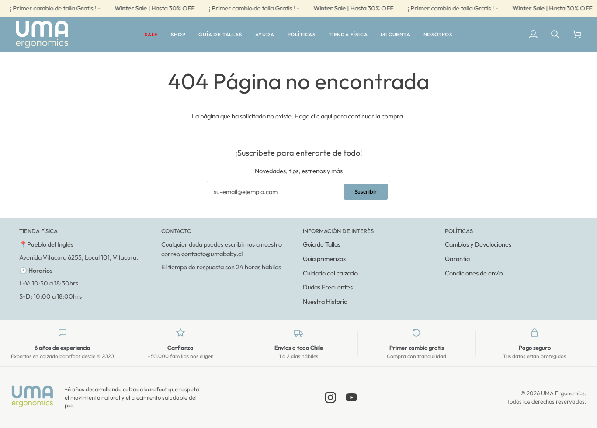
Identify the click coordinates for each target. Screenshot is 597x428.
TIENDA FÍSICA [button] (38, 230)
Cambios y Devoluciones (478, 244)
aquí (326, 116)
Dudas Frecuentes (328, 287)
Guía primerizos (324, 258)
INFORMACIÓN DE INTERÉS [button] (338, 230)
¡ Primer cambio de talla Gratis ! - (55, 8)
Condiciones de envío (474, 273)
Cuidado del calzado (330, 273)
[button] (151, 34)
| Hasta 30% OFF (154, 8)
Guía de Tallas (321, 244)
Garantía (457, 258)
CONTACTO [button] (176, 230)
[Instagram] (330, 397)
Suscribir (365, 191)
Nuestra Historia (325, 301)
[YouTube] (351, 397)
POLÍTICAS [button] (459, 230)
